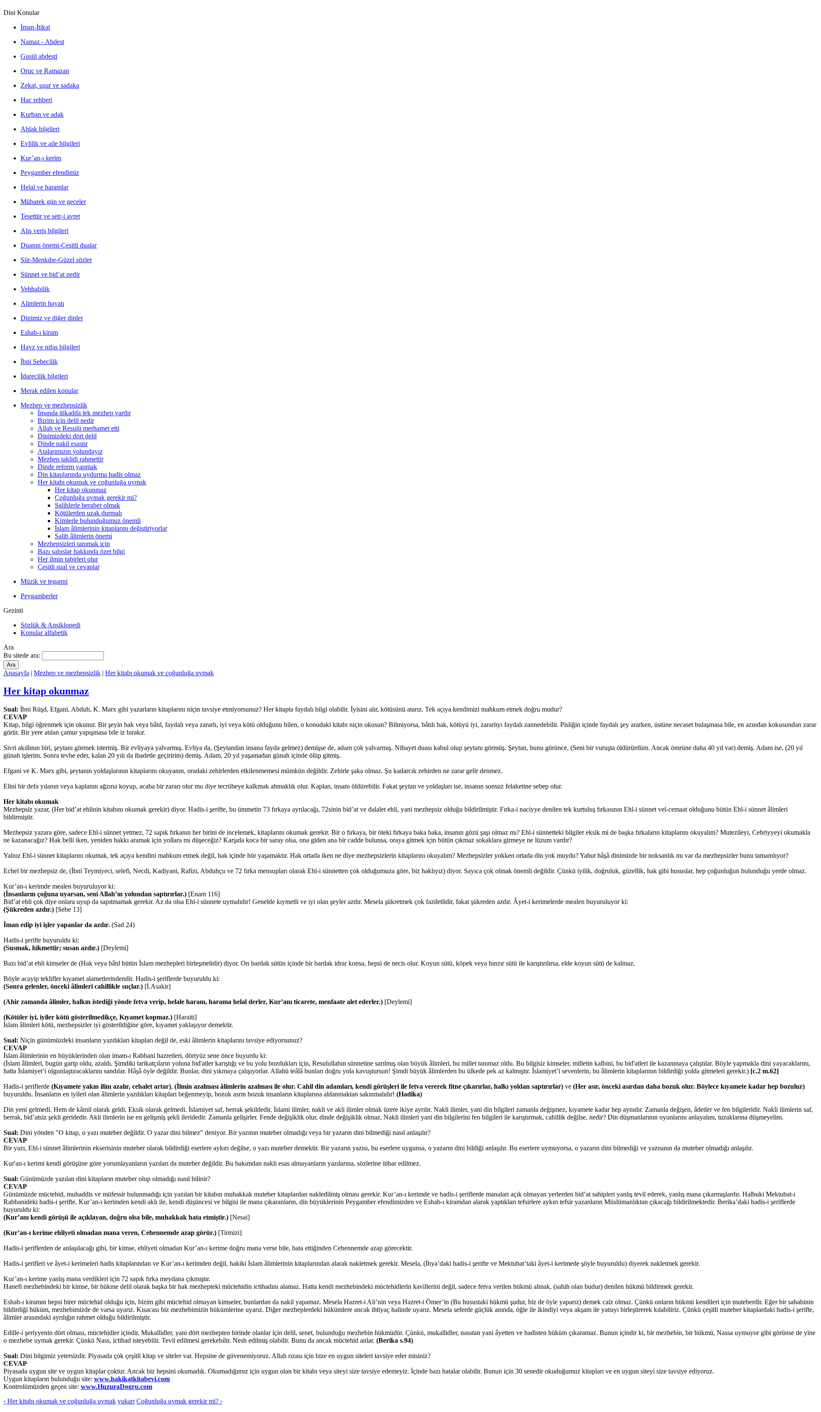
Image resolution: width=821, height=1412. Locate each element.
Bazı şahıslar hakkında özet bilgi (81, 551)
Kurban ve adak (42, 114)
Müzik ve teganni (44, 581)
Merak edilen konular (49, 390)
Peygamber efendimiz (50, 172)
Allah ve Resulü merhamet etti (78, 428)
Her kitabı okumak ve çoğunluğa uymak (92, 482)
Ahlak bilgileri (40, 129)
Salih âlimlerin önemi (83, 536)
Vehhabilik (35, 288)
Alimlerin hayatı (42, 303)
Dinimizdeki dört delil (67, 436)
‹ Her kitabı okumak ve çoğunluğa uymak (59, 1401)
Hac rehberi (36, 99)
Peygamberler (39, 596)
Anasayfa (16, 672)
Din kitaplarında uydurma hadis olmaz (89, 474)
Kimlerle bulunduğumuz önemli (98, 520)
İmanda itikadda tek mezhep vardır (84, 413)
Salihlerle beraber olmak (87, 505)
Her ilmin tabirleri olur (68, 559)
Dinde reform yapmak (67, 466)
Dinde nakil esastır (63, 443)
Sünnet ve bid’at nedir (50, 274)
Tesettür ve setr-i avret (50, 216)
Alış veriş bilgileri (44, 230)
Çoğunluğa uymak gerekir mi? (96, 497)
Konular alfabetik (44, 632)
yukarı (126, 1401)
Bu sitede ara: (22, 655)
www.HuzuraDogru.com (116, 1386)
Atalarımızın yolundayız (70, 451)
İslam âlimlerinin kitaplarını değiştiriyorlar (111, 528)
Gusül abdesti (39, 56)
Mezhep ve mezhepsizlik (54, 405)
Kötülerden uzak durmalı (88, 513)
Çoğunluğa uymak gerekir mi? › (179, 1401)
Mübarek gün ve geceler (53, 201)
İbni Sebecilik (39, 361)
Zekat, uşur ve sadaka (50, 85)
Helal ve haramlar (44, 187)
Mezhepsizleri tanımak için (74, 543)
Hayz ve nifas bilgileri (50, 347)
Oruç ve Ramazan (45, 70)
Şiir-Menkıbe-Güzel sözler (56, 259)
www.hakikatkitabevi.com (132, 1378)
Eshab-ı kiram (39, 332)
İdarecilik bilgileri (44, 376)
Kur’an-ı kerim (41, 158)
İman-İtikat (35, 27)
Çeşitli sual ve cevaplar (69, 566)
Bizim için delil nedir (66, 420)
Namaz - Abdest (42, 41)
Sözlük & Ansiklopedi (50, 625)
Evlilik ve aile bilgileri (50, 143)
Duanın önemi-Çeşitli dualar (59, 245)
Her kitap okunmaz (80, 489)
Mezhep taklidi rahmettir (70, 459)
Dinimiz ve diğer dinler (52, 318)
